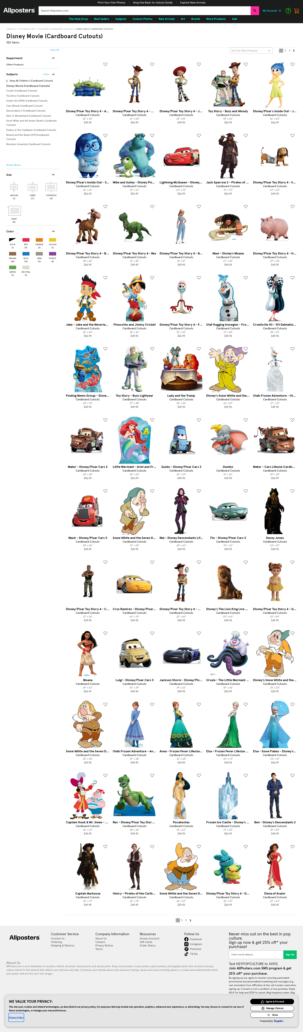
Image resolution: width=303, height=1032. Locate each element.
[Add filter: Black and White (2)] (12, 239)
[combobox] (145, 10)
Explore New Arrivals (193, 2)
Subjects (11, 29)
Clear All (54, 50)
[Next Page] (294, 51)
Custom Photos (142, 19)
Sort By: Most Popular (244, 50)
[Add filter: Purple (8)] (52, 253)
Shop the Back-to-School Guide (153, 2)
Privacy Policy (16, 1017)
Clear (46, 74)
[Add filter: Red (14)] (26, 239)
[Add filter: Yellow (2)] (52, 239)
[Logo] (19, 10)
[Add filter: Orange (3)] (39, 239)
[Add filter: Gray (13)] (39, 253)
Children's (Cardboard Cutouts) (55, 29)
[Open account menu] (280, 10)
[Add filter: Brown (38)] (12, 253)
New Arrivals (167, 19)
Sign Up (290, 954)
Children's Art (27, 29)
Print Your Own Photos (111, 2)
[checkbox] (14, 190)
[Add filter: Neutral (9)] (26, 266)
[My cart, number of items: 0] (296, 11)
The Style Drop (78, 19)
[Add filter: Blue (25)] (26, 253)
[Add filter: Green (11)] (12, 266)
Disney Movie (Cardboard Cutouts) (94, 29)
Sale (234, 19)
